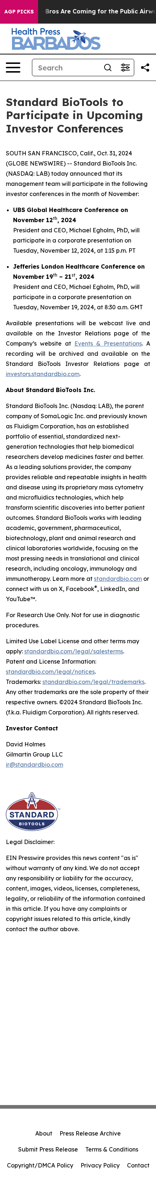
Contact (138, 1165)
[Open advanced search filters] (125, 67)
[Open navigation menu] (13, 67)
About (43, 1133)
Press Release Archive (90, 1133)
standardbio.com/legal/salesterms (73, 651)
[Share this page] (145, 67)
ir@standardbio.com (34, 764)
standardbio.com (118, 578)
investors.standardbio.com (42, 374)
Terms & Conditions (111, 1149)
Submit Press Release (48, 1149)
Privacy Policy (100, 1165)
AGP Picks (19, 11)
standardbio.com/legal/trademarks (93, 681)
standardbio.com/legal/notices (50, 671)
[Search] (107, 67)
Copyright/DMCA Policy (40, 1165)
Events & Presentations (108, 343)
